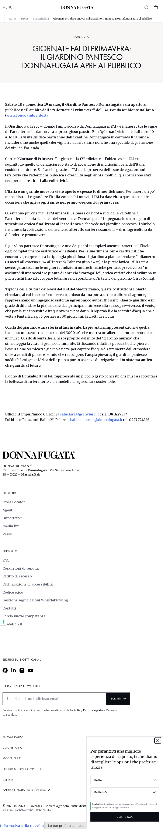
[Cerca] (146, 7)
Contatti (9, 608)
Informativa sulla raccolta (22, 825)
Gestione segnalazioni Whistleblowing (35, 600)
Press (7, 534)
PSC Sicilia (43, 810)
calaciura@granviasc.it (79, 414)
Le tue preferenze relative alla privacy (78, 825)
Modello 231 (12, 624)
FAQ (6, 560)
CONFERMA (125, 817)
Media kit (10, 526)
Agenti (8, 510)
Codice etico (13, 592)
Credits (8, 780)
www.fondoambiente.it (26, 115)
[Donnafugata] (77, 7)
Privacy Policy (13, 737)
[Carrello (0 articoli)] (155, 7)
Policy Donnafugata (88, 710)
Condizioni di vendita (21, 568)
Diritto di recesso (17, 576)
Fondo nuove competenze (24, 616)
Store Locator (14, 502)
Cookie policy (13, 747)
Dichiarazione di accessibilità (28, 584)
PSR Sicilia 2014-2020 (18, 810)
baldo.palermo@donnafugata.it (96, 420)
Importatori (12, 518)
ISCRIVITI (115, 698)
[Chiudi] (157, 740)
